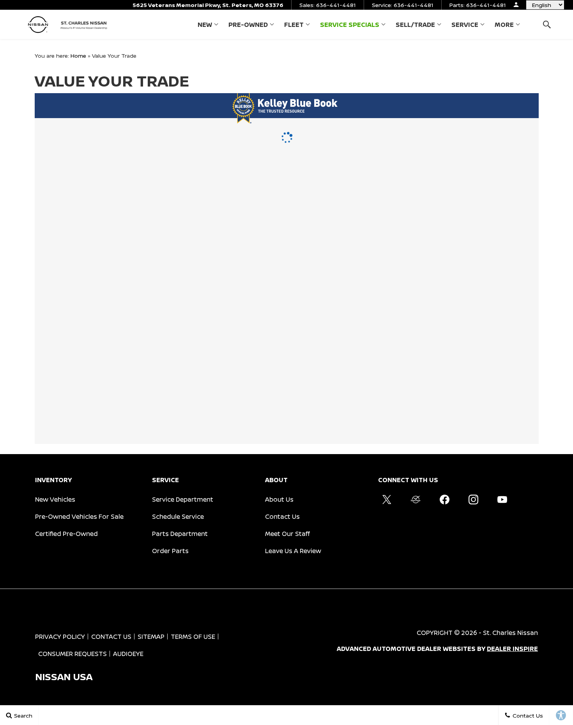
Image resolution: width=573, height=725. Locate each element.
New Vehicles (55, 499)
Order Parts (170, 550)
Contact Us (282, 516)
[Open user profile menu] (516, 5)
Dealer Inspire (512, 648)
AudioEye (128, 653)
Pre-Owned (248, 24)
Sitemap (151, 636)
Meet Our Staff (287, 533)
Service (464, 24)
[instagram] (473, 499)
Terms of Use (193, 636)
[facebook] (444, 499)
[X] (386, 499)
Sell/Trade (415, 24)
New (205, 24)
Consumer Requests (72, 653)
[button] (546, 24)
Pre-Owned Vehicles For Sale (79, 516)
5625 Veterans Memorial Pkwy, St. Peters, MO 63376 (208, 5)
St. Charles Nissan (510, 632)
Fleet (294, 24)
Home (78, 55)
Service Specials (349, 24)
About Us (279, 499)
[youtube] (502, 499)
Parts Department (180, 533)
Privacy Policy (60, 636)
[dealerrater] (415, 499)
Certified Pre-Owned (66, 533)
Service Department (182, 499)
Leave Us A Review (293, 550)
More (504, 26)
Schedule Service (178, 516)
